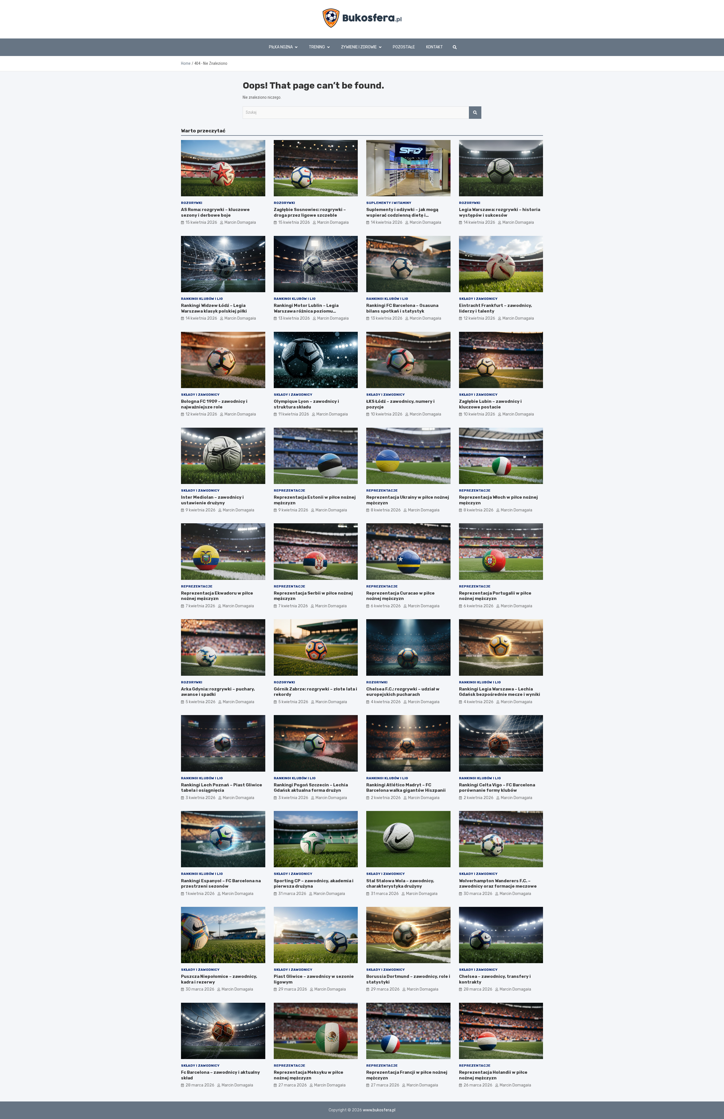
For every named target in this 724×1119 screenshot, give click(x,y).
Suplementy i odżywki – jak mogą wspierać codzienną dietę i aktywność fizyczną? (402, 215)
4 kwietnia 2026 (386, 702)
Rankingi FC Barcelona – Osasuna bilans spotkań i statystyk (402, 308)
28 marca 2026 (478, 989)
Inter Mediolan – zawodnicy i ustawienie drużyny (212, 500)
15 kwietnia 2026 (201, 222)
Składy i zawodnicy (478, 299)
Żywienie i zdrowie (359, 47)
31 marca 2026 (292, 893)
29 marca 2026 (292, 989)
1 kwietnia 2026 (200, 893)
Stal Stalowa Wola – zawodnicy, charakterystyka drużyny (400, 883)
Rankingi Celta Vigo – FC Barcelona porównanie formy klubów (497, 787)
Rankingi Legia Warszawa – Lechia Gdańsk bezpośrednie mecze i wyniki (499, 692)
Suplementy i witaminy (388, 203)
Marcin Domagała (240, 222)
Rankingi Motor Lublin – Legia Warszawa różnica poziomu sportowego (306, 311)
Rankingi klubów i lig (202, 299)
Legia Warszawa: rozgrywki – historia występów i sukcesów (499, 212)
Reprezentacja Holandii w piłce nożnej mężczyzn (493, 1075)
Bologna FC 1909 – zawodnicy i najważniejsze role (214, 404)
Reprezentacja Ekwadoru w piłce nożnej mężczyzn (217, 596)
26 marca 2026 (478, 1085)
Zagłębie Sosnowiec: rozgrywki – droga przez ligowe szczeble (310, 212)
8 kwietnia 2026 (386, 510)
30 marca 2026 (478, 893)
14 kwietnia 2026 (386, 222)
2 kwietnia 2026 (386, 797)
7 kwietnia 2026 (200, 606)
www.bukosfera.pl (379, 1110)
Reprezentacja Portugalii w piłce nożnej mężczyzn (495, 596)
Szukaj (475, 112)
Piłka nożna (281, 47)
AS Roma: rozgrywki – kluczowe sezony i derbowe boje (215, 212)
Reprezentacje (289, 490)
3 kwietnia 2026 (201, 797)
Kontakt (434, 47)
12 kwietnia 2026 (479, 318)
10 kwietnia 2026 (386, 414)
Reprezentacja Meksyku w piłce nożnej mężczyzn (308, 1075)
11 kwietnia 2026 (293, 414)
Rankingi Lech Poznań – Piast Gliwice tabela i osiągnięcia (221, 787)
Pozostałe (404, 47)
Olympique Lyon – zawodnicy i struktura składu (306, 404)
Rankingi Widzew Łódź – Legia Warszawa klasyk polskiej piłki (214, 308)
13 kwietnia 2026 (294, 318)
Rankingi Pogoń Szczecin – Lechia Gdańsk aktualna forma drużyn (311, 787)
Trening (317, 47)
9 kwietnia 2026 (201, 510)
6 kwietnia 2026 (386, 606)
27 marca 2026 (292, 1085)
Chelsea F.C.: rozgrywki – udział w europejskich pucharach (402, 692)
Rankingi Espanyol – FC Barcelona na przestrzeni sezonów (221, 883)
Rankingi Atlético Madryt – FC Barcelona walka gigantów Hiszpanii (406, 787)
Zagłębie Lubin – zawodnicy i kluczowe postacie (490, 404)
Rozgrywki (191, 203)
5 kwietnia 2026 (201, 702)
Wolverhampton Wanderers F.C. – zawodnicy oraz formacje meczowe (498, 883)
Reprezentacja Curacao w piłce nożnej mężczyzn (400, 596)
